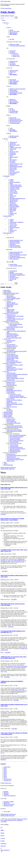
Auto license (12, 143)
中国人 (2, 830)
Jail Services (12, 202)
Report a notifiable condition (13, 298)
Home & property (14, 157)
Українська (3, 843)
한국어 (2, 835)
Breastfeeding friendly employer (14, 390)
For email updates (14, 111)
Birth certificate (13, 100)
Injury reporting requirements (16, 440)
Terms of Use (20, 819)
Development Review (15, 256)
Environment (13, 154)
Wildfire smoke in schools (13, 312)
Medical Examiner (14, 205)
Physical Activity (11, 398)
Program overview (11, 314)
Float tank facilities (14, 442)
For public (9, 409)
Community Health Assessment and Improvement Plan (15, 319)
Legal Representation (15, 123)
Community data (10, 317)
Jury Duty (12, 39)
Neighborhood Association (16, 93)
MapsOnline (6, 803)
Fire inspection (13, 137)
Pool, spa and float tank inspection (18, 435)
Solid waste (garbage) (12, 385)
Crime (11, 128)
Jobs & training (13, 159)
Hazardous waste (11, 383)
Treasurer (12, 214)
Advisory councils (11, 302)
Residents (6, 791)
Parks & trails (13, 79)
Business (12, 146)
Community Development (16, 186)
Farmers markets (10, 392)
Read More (3, 514)
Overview (9, 301)
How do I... (6, 22)
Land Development (8, 413)
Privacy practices (11, 328)
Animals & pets (13, 142)
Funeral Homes (13, 325)
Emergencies (13, 71)
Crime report (13, 50)
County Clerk (13, 190)
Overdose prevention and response (15, 427)
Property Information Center (16, 240)
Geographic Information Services (17, 198)
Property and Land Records (16, 252)
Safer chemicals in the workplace (14, 431)
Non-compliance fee (11, 421)
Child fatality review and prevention (15, 316)
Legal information (14, 91)
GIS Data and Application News (17, 275)
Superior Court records (15, 119)
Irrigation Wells (10, 359)
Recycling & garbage (15, 172)
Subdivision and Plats (15, 243)
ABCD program (10, 350)
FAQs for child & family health (14, 337)
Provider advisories (11, 297)
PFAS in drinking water (12, 360)
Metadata (12, 272)
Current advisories (14, 444)
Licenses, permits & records (16, 163)
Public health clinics (14, 81)
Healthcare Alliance (11, 367)
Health (11, 155)
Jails (11, 158)
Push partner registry (11, 370)
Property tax (12, 99)
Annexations (13, 244)
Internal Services (13, 201)
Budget (11, 183)
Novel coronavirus (11, 344)
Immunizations (10, 295)
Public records (13, 117)
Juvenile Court (13, 203)
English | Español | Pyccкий (7, 15)
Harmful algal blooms (15, 450)
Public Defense (13, 208)
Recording (12, 170)
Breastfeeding (10, 389)
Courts (11, 150)
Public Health (8, 12)
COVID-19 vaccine (11, 347)
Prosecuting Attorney (14, 206)
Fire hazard (12, 129)
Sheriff (11, 212)
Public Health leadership (12, 304)
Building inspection (14, 136)
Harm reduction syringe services (14, 425)
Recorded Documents (15, 241)
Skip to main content (5, 1)
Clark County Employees (10, 795)
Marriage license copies (15, 121)
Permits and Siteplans (15, 253)
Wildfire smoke (10, 310)
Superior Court (16, 56)
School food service (11, 456)
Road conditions (13, 82)
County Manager (14, 193)
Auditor (11, 180)
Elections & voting (14, 151)
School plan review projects (13, 458)
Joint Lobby (12, 161)
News (5, 462)
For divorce (12, 52)
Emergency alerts (14, 61)
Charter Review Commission (16, 222)
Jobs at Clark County (14, 31)
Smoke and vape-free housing (17, 396)
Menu (3, 20)
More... (11, 280)
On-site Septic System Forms (13, 423)
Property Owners (11, 420)
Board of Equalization (15, 182)
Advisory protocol (14, 446)
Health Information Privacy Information (13, 820)
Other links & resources (15, 451)
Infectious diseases (8, 412)
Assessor (12, 179)
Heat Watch (9, 341)
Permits (11, 30)
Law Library (13, 162)
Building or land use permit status (17, 88)
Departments (7, 176)
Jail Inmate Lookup (8, 805)
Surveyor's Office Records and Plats (18, 254)
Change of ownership (15, 439)
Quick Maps (12, 276)
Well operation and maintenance (14, 362)
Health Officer (10, 305)
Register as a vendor (14, 44)
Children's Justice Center (15, 147)
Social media (13, 64)
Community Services (14, 189)
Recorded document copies (16, 120)
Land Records (13, 279)
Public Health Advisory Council (11, 293)
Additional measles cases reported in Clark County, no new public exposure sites (14, 657)
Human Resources (14, 199)
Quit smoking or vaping (15, 394)
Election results (13, 90)
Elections (12, 197)
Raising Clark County (12, 336)
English (2, 833)
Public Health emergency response (15, 364)
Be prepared (9, 366)
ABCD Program (10, 387)
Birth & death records (15, 145)
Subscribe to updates (14, 65)
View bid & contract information (17, 45)
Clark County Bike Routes (16, 265)
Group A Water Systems (12, 355)
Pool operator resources (15, 438)
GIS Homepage (13, 270)
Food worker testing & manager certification (17, 374)
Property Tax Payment (9, 804)
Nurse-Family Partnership (13, 335)
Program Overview (11, 373)
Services (6, 138)
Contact (5, 463)
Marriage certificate (14, 102)
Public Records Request (15, 247)
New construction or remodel (16, 436)
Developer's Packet (14, 277)
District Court (16, 54)
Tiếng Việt (3, 846)
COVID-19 (12, 62)
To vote (11, 108)
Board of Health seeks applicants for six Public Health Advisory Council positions (12, 519)
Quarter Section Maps (15, 245)
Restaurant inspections (12, 377)
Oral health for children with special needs (16, 351)
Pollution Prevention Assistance (14, 429)
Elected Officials (7, 216)
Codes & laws (13, 149)
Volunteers (12, 174)
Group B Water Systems (12, 356)
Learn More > (7, 5)
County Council (13, 191)
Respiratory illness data (12, 346)
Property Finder (13, 264)
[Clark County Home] (6, 8)
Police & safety (13, 169)
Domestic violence (14, 70)
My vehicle (12, 109)
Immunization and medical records (15, 327)
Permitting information (12, 375)
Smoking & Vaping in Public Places (18, 397)
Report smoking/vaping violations (14, 404)
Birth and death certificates (16, 324)
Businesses (6, 793)
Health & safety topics (12, 333)
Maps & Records (8, 233)
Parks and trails (13, 168)
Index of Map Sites (14, 258)
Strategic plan (10, 306)
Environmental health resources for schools (17, 455)
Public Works (13, 210)
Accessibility (4, 821)
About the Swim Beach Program (17, 448)
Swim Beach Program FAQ (16, 447)
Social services (13, 173)
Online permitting (8, 416)
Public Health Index (8, 465)
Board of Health (7, 291)
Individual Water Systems (13, 358)
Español (2, 841)
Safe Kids (9, 405)
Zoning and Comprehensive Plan (17, 257)
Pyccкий (3, 838)
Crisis (11, 73)
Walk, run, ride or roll (12, 406)
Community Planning (15, 187)
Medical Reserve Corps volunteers (15, 369)
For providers (10, 410)
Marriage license (13, 32)
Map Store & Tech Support (16, 273)
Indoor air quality (11, 309)
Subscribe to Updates (9, 801)
